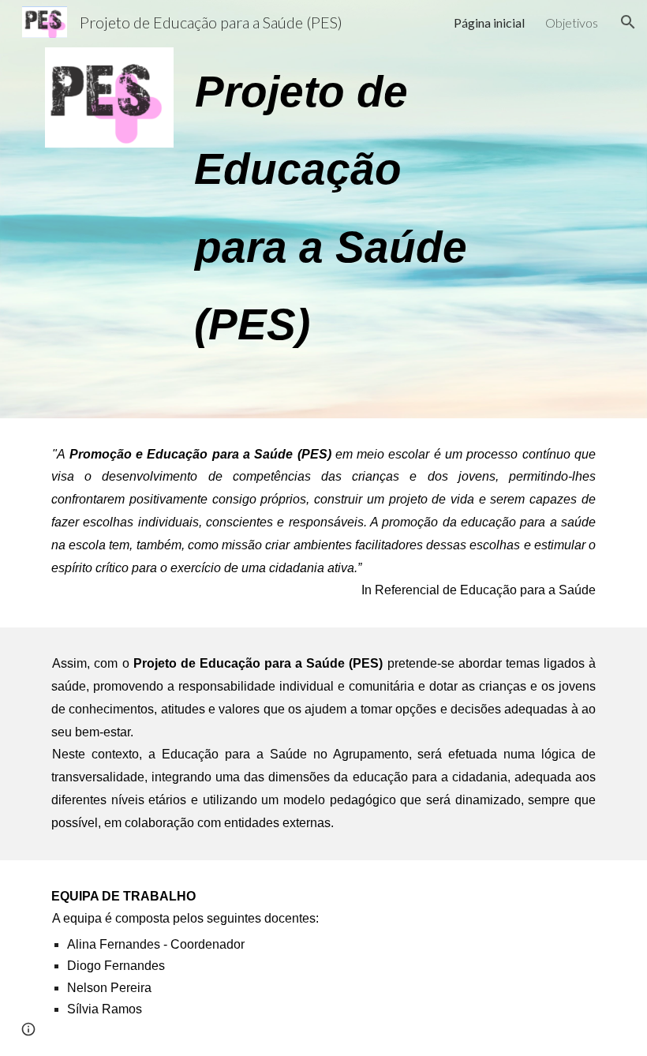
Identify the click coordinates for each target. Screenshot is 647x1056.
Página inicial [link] (489, 22)
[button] (628, 22)
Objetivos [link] (571, 22)
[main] (347, 209)
